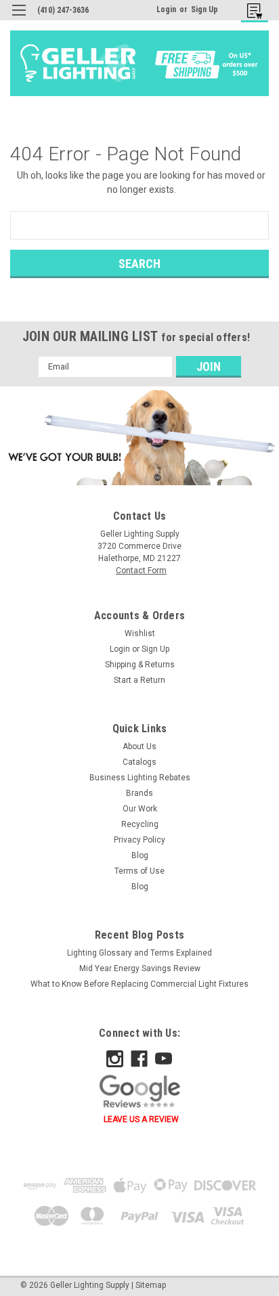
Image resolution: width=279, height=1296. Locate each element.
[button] (139, 437)
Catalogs (139, 762)
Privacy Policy (139, 840)
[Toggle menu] (18, 18)
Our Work (140, 808)
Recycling (139, 824)
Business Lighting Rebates (139, 777)
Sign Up (204, 9)
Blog (139, 855)
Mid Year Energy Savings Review (139, 968)
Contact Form (141, 570)
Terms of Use (139, 871)
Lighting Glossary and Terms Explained (139, 953)
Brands (139, 793)
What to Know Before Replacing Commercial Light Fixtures (139, 984)
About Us (139, 746)
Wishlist (140, 633)
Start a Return (139, 680)
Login (166, 9)
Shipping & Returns (140, 664)
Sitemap (150, 1285)
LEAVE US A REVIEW (141, 1119)
